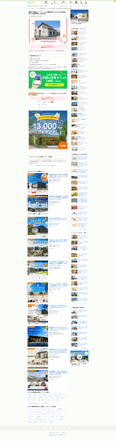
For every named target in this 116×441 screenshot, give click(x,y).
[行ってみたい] (29, 16)
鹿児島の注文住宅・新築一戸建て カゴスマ (59, 434)
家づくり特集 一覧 (84, 229)
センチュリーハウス (46, 107)
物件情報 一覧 (85, 348)
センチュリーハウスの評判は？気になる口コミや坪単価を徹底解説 (42, 165)
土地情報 (81, 3)
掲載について (64, 432)
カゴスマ (31, 2)
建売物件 (86, 3)
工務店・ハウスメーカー (55, 3)
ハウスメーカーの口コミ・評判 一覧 (81, 303)
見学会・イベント (63, 3)
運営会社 (50, 432)
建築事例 (76, 3)
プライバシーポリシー (57, 432)
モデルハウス (70, 3)
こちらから (52, 47)
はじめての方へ (46, 3)
